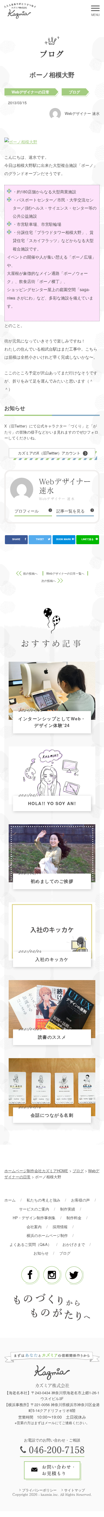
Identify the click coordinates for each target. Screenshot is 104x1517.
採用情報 (60, 1226)
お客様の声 (80, 1200)
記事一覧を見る (70, 511)
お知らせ (41, 1253)
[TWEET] (40, 539)
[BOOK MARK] (64, 539)
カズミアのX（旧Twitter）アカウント (49, 453)
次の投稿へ (48, 580)
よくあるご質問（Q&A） (30, 1244)
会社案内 (34, 1226)
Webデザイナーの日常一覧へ (65, 573)
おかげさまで (73, 1244)
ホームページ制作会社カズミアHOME (36, 1170)
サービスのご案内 (34, 1209)
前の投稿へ (30, 573)
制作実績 (67, 1209)
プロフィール (26, 511)
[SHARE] (16, 539)
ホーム (10, 1200)
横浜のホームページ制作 (47, 1235)
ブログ (74, 92)
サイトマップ (74, 1490)
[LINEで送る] (87, 539)
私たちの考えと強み (43, 1200)
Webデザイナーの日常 (30, 92)
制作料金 (73, 1217)
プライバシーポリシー (39, 1490)
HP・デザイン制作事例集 (34, 1217)
